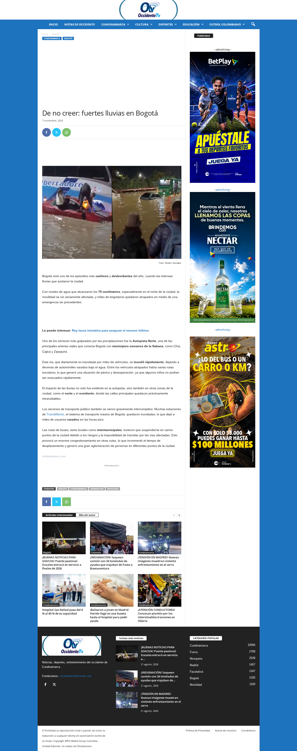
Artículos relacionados (59, 515)
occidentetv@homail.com (76, 676)
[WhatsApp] (66, 132)
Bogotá (68, 38)
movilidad (112, 488)
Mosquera (196, 658)
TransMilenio (55, 414)
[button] (253, 24)
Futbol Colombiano (225, 24)
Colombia (96, 552)
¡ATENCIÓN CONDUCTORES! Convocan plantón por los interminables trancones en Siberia (156, 615)
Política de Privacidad (198, 730)
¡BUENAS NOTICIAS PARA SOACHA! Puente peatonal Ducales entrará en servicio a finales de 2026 (61, 562)
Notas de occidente (79, 24)
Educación (191, 24)
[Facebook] (46, 132)
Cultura (141, 24)
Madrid (194, 665)
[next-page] (179, 515)
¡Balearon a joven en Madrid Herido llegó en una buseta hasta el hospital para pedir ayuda (109, 615)
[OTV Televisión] (148, 10)
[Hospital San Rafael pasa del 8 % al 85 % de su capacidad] (64, 590)
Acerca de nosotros (225, 730)
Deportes (166, 24)
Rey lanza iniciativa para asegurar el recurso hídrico (110, 330)
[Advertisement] (111, 75)
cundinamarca (78, 488)
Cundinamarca (113, 24)
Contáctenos (248, 730)
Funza (194, 652)
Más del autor (87, 515)
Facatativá (196, 671)
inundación (96, 488)
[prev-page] (174, 515)
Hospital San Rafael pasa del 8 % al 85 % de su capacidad (62, 611)
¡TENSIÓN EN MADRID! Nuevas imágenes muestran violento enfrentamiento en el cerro (158, 561)
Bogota (62, 488)
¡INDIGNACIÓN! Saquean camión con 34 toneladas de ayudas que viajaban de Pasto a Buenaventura (111, 562)
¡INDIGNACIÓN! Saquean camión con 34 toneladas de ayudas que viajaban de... (159, 676)
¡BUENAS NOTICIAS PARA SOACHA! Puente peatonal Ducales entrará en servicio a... (159, 653)
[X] (56, 132)
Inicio (53, 24)
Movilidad (196, 684)
